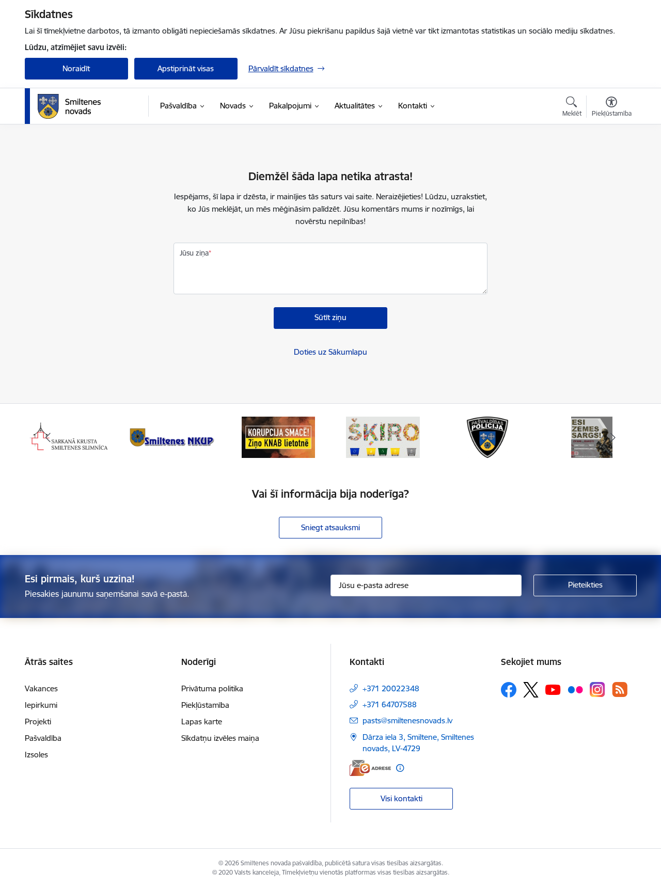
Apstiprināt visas (186, 68)
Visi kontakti (401, 798)
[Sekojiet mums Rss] (619, 689)
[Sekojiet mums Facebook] (508, 689)
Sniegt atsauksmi (330, 527)
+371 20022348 (391, 688)
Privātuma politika (212, 688)
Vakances (41, 688)
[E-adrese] (370, 767)
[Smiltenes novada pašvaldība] (69, 106)
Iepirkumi (41, 705)
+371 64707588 (390, 704)
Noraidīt (76, 68)
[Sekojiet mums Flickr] (575, 689)
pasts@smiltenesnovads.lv (407, 720)
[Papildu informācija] (400, 768)
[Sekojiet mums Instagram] (597, 689)
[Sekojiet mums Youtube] (553, 689)
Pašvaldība (43, 738)
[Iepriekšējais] (48, 437)
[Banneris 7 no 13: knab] (278, 436)
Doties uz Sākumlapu (330, 352)
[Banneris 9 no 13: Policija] (487, 436)
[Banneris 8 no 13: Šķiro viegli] (383, 436)
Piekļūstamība (205, 705)
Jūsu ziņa (194, 253)
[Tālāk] (612, 437)
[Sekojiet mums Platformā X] (531, 689)
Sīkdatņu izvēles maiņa (220, 738)
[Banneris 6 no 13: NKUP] (173, 436)
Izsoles (36, 754)
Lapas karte (201, 721)
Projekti (38, 721)
